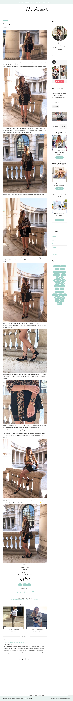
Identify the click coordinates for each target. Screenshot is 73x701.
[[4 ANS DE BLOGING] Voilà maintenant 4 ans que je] (63, 68)
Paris (29, 584)
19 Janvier (36, 9)
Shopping (55, 294)
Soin (65, 294)
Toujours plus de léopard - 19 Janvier (14, 642)
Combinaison (57, 274)
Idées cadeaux (58, 280)
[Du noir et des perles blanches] (36, 618)
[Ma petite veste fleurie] (13, 618)
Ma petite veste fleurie (13, 629)
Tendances (49, 2)
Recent (63, 126)
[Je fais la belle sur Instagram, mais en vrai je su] (63, 75)
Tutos (57, 300)
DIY (62, 277)
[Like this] (32, 592)
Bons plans (38, 2)
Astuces (33, 2)
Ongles (56, 286)
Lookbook (21, 2)
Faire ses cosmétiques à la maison (59, 195)
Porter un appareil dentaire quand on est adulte (59, 164)
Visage (62, 300)
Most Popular (55, 126)
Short (61, 294)
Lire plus (59, 157)
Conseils (64, 274)
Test (63, 297)
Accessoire (57, 266)
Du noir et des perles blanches (36, 629)
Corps (58, 277)
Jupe (20, 584)
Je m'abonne (55, 106)
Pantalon (62, 286)
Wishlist (60, 303)
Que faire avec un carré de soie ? (59, 132)
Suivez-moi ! (60, 81)
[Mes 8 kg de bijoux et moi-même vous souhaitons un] (55, 75)
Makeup (57, 283)
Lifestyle (27, 2)
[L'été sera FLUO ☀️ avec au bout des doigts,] (55, 68)
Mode (25, 584)
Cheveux (63, 271)
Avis (44, 2)
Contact (30, 698)
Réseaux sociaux (60, 291)
